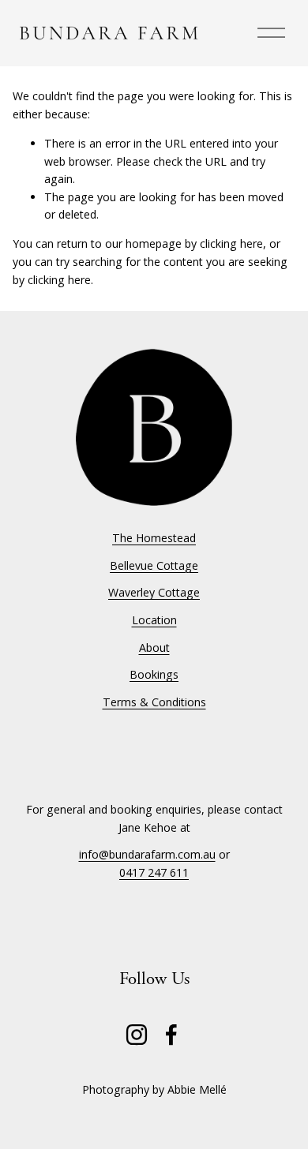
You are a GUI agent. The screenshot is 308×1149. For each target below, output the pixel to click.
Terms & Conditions (154, 701)
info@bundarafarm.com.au (147, 854)
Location (154, 619)
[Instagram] (137, 1035)
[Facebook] (171, 1035)
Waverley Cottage (154, 592)
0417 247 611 (154, 872)
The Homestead (154, 537)
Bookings (154, 674)
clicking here (231, 243)
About (154, 647)
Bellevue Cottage (154, 565)
